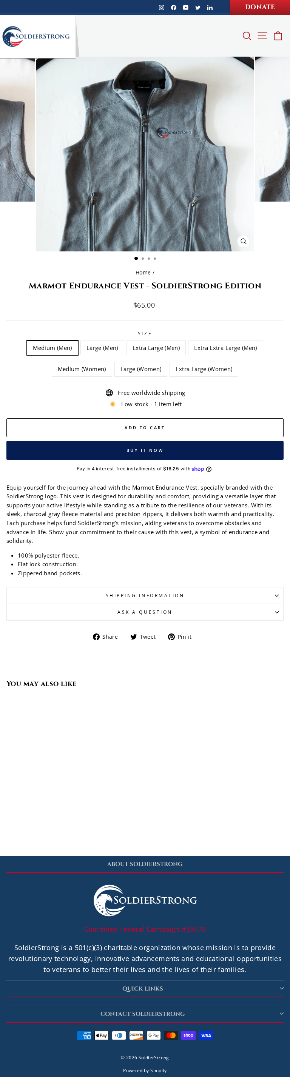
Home (143, 272)
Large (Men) (102, 347)
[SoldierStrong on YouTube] (185, 7)
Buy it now (145, 450)
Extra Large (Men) (156, 347)
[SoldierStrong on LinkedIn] (210, 7)
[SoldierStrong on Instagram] (161, 7)
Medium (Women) (82, 369)
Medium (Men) (52, 347)
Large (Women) (141, 369)
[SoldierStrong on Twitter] (198, 7)
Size (145, 333)
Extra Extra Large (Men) (225, 347)
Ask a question (144, 612)
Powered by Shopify (145, 1070)
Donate (260, 7)
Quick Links (142, 989)
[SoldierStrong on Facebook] (173, 7)
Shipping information (145, 595)
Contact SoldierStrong (142, 1014)
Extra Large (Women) (204, 369)
